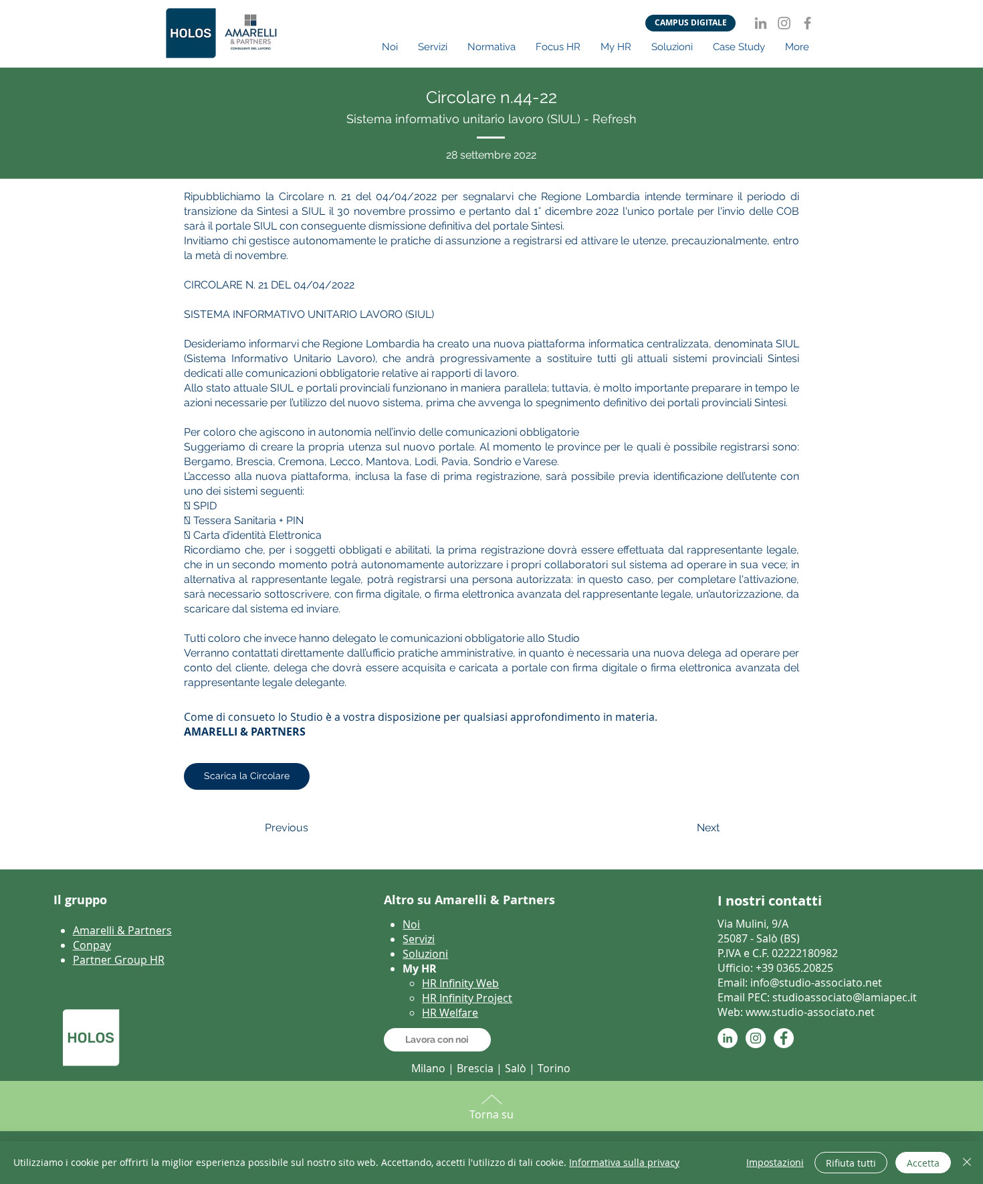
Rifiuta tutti (851, 1163)
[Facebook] (807, 23)
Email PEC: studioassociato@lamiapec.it (817, 997)
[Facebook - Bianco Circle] (784, 1038)
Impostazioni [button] (775, 1162)
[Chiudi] (967, 1162)
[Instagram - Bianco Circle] (756, 1038)
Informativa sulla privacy (624, 1162)
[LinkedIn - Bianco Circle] (728, 1038)
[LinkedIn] (760, 23)
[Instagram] (784, 23)
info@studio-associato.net (816, 982)
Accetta (923, 1163)
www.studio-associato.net (810, 1012)
